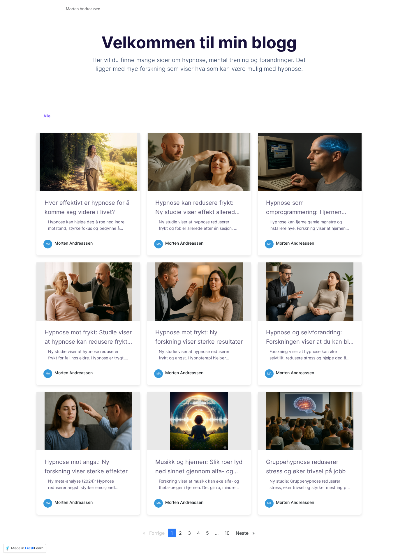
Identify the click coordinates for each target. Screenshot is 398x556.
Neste (247, 533)
